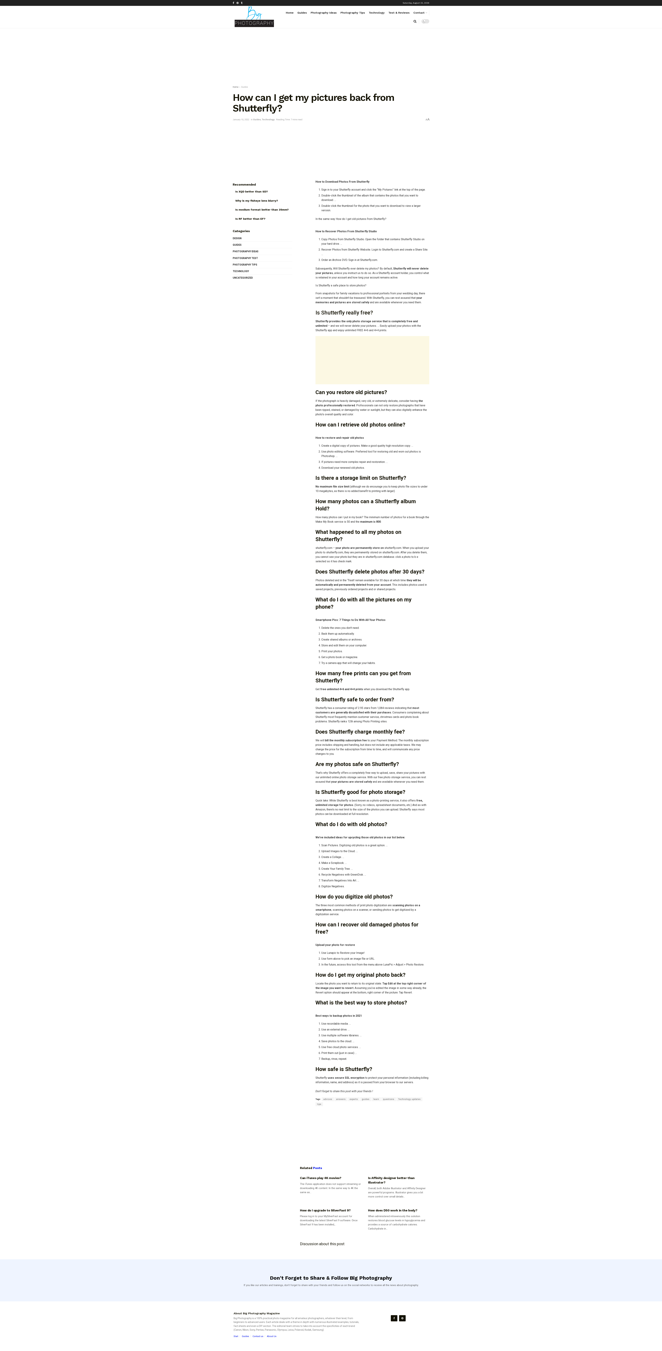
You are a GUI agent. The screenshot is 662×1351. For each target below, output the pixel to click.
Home (290, 12)
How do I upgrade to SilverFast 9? (325, 1210)
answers (341, 1099)
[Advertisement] (331, 57)
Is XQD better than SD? (251, 191)
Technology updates (409, 1099)
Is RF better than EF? (250, 218)
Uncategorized (243, 277)
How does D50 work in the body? (392, 1210)
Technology (377, 12)
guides (365, 1099)
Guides (302, 12)
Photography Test (245, 258)
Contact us (258, 1336)
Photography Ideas (324, 12)
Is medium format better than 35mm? (262, 209)
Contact (419, 12)
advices (327, 1099)
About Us (271, 1336)
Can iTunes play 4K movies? (320, 1178)
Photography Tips (352, 12)
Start (236, 1336)
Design (237, 238)
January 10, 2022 (241, 119)
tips (319, 1104)
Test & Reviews (399, 12)
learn (376, 1099)
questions (388, 1099)
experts (354, 1099)
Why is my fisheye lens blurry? (256, 200)
